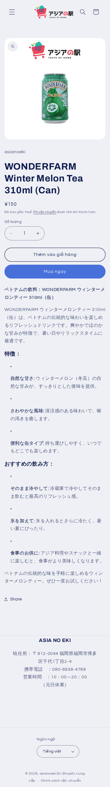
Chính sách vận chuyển (61, 780)
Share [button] (16, 599)
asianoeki (48, 773)
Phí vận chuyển (44, 212)
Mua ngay (55, 271)
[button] (11, 11)
